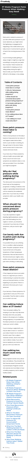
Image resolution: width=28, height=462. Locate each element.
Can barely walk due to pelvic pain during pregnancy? (13, 105)
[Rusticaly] (5, 1)
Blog (6, 457)
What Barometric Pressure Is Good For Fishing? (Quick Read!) (14, 401)
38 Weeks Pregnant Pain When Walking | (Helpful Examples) (14, 395)
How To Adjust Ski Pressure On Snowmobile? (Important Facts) (13, 421)
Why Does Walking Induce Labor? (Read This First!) (14, 441)
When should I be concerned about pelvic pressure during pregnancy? (14, 99)
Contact (10, 457)
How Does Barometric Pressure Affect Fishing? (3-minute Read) (14, 407)
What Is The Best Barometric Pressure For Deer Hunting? (14, 414)
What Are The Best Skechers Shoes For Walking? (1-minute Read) (13, 434)
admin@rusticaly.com (18, 457)
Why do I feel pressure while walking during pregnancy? (13, 92)
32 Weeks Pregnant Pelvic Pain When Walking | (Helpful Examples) (13, 383)
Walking (14, 14)
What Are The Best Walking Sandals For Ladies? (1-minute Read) (15, 428)
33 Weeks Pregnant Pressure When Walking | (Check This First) (15, 389)
